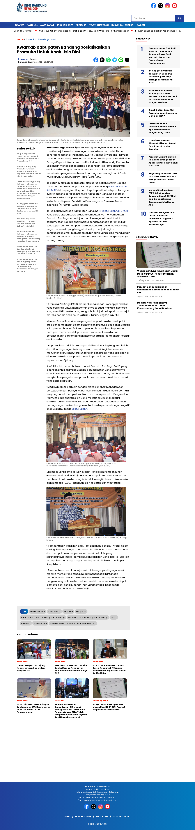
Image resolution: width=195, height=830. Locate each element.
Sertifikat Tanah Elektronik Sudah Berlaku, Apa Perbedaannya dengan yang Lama (162, 128)
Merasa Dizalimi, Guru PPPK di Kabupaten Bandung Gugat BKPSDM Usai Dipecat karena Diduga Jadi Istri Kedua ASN (162, 197)
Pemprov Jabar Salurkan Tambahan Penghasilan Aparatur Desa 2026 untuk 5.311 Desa (163, 161)
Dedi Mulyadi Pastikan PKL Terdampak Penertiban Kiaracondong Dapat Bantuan (154, 305)
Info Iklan (102, 816)
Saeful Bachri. (80, 409)
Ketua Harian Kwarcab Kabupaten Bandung (43, 617)
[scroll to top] (186, 825)
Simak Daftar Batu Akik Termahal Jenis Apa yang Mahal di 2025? (163, 112)
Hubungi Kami (83, 816)
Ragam (141, 24)
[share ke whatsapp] (109, 61)
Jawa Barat (47, 24)
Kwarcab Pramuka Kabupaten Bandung (88, 617)
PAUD (113, 617)
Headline (68, 611)
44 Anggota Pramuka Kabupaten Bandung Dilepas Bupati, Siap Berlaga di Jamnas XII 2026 (160, 76)
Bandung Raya (65, 24)
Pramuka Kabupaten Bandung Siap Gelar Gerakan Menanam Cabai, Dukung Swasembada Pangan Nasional (163, 96)
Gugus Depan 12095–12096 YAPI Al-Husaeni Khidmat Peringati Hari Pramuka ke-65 (163, 178)
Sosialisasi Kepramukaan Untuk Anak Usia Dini (73, 623)
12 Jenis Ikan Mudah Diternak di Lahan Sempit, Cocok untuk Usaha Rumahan (163, 145)
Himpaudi (81, 611)
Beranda (19, 24)
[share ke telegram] (115, 61)
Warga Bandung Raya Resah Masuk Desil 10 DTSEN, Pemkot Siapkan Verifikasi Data (157, 273)
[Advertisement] (91, 757)
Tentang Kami (121, 816)
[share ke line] (121, 61)
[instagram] (168, 8)
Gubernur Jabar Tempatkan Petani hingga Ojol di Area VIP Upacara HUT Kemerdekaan (63, 31)
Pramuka (81, 24)
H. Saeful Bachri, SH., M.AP (114, 211)
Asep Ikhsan (54, 611)
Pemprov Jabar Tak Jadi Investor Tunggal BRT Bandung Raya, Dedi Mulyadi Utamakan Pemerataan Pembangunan (162, 56)
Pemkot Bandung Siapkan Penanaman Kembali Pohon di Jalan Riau (149, 31)
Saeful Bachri (40, 623)
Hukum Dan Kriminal (123, 24)
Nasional (32, 24)
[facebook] (154, 8)
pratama (23, 59)
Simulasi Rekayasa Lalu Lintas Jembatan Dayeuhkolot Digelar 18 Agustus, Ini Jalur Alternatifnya (161, 218)
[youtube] (175, 8)
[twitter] (161, 8)
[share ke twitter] (103, 61)
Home (67, 816)
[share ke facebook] (96, 61)
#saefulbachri (37, 611)
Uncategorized (46, 39)
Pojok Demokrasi (99, 24)
